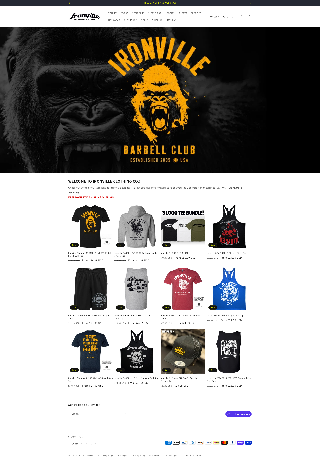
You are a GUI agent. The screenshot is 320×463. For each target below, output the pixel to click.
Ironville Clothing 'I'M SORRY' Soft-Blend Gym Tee (90, 379)
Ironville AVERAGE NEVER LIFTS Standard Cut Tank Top (229, 379)
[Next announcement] (250, 3)
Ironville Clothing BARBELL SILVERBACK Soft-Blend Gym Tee (90, 254)
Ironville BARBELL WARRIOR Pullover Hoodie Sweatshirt (136, 254)
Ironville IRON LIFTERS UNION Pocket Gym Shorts (89, 317)
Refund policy (124, 455)
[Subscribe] (124, 414)
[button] (241, 16)
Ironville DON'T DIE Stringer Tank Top (225, 315)
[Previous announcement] (69, 3)
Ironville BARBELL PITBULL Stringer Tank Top (136, 378)
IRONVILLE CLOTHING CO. (86, 455)
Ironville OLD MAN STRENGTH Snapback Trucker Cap (180, 379)
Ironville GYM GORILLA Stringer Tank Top (226, 253)
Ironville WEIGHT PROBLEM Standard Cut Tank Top (134, 317)
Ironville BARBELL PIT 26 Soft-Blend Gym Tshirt (181, 317)
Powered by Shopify (106, 455)
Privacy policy (139, 455)
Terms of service (155, 455)
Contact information (192, 455)
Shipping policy (173, 455)
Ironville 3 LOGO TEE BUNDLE (175, 253)
